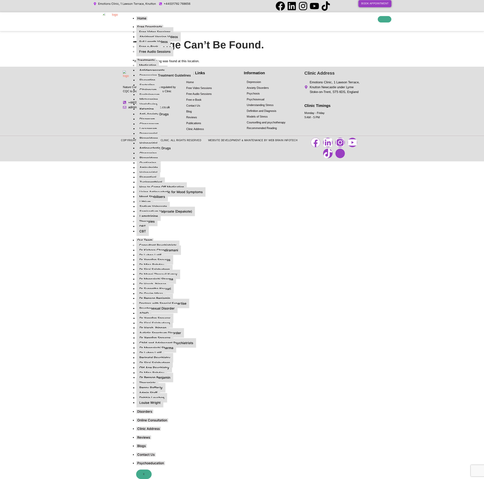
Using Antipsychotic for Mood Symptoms (171, 192)
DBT (142, 226)
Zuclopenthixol (151, 182)
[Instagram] (303, 6)
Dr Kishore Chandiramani (158, 250)
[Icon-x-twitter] (337, 6)
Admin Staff (148, 393)
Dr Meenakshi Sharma (156, 279)
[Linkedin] (291, 6)
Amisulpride (149, 167)
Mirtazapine (149, 99)
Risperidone (149, 138)
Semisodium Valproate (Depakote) (166, 211)
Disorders (144, 411)
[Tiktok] (325, 6)
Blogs (141, 446)
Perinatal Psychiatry (154, 358)
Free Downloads (149, 27)
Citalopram (148, 90)
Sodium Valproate (153, 206)
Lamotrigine (149, 216)
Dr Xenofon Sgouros (154, 260)
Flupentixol (148, 177)
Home (141, 18)
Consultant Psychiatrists (158, 245)
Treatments (146, 60)
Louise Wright (150, 403)
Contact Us (146, 455)
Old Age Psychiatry (154, 368)
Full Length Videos (153, 42)
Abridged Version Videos (158, 37)
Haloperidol (148, 143)
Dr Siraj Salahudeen (154, 269)
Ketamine (147, 109)
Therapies (147, 221)
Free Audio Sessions (155, 51)
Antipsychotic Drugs (155, 148)
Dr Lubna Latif (150, 353)
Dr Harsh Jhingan (153, 328)
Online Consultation (152, 420)
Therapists (147, 383)
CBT (142, 231)
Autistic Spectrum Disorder (160, 333)
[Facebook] (280, 6)
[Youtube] (314, 6)
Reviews (143, 437)
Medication (147, 65)
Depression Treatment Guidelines (165, 75)
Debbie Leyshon (151, 398)
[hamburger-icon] (384, 19)
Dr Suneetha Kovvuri (155, 289)
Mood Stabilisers (152, 197)
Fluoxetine (147, 80)
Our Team (144, 240)
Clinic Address (148, 429)
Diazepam (147, 119)
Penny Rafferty (151, 388)
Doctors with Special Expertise (162, 303)
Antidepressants (152, 70)
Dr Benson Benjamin (154, 298)
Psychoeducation (150, 463)
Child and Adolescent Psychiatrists (166, 343)
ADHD (144, 313)
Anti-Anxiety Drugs (154, 114)
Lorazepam (148, 129)
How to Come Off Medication (161, 187)
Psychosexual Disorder (157, 308)
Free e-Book (148, 47)
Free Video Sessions (155, 32)
